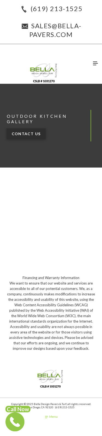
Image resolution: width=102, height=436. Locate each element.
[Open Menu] (95, 63)
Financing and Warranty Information (51, 278)
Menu (53, 416)
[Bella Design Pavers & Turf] (44, 72)
